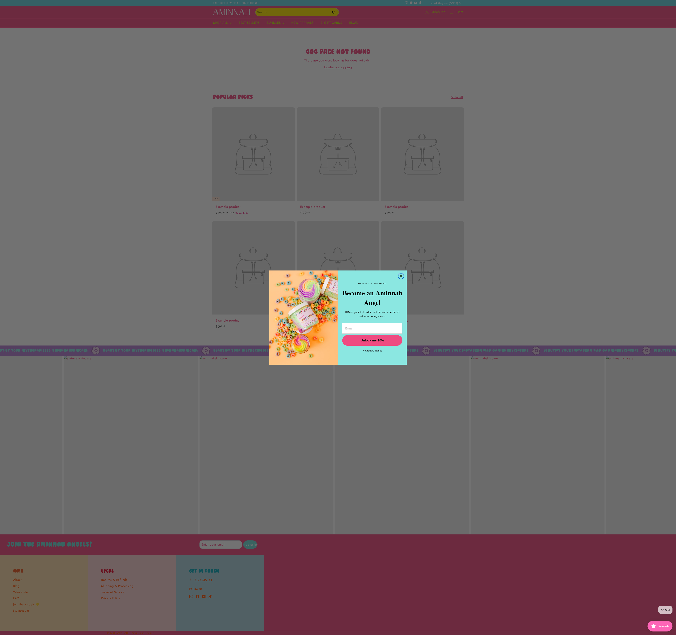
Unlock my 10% (372, 340)
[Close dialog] (401, 276)
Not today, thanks (372, 350)
